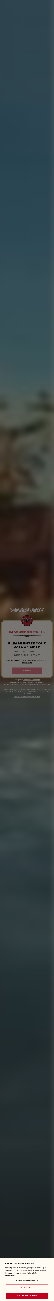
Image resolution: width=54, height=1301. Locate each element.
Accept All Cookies (27, 1296)
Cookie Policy (9, 1276)
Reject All (27, 1287)
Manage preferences (27, 1280)
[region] (27, 1279)
